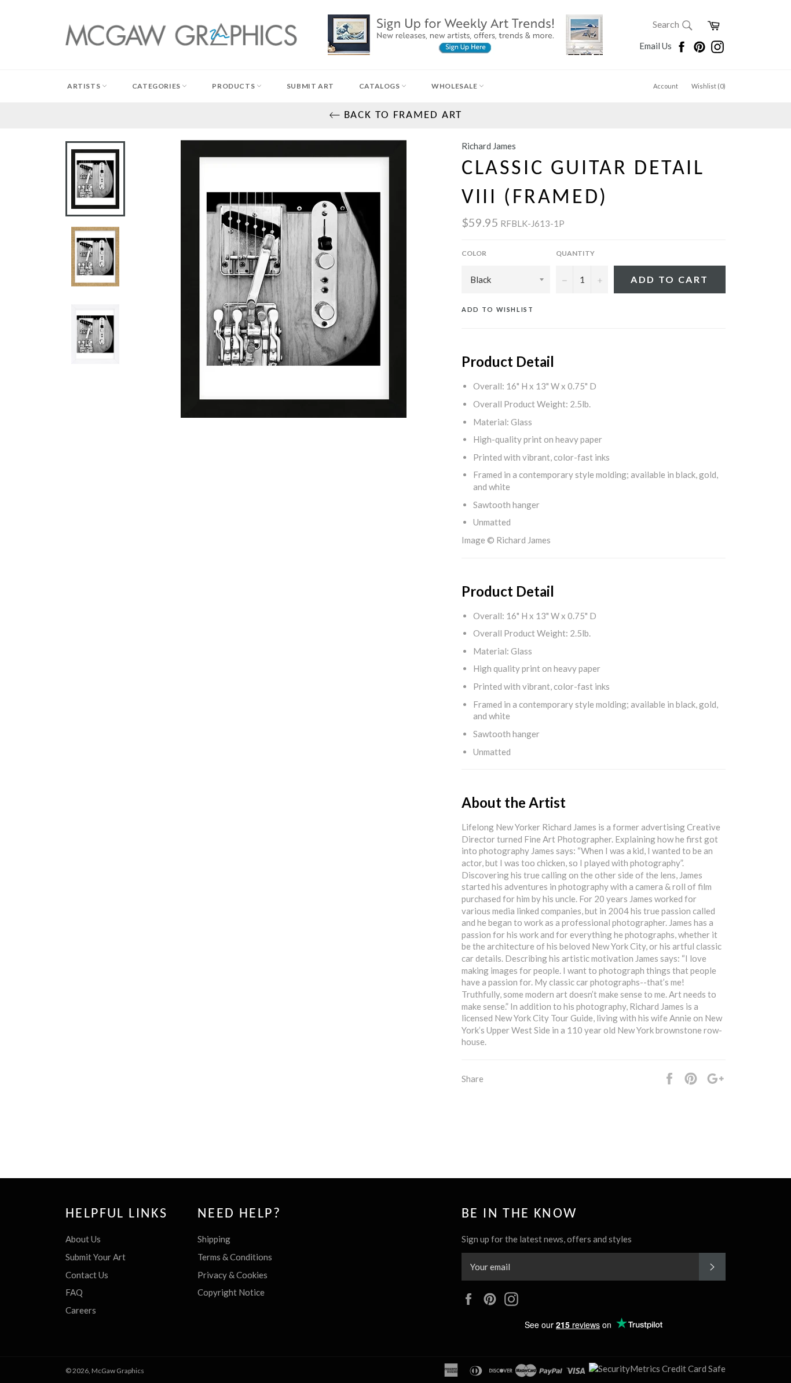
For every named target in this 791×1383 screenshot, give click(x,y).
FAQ (74, 1292)
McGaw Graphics (117, 1370)
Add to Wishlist (498, 309)
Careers (80, 1310)
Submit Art (310, 86)
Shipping (213, 1239)
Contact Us (86, 1275)
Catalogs (380, 86)
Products (234, 86)
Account (665, 86)
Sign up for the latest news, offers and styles (547, 1239)
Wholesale (455, 86)
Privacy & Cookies (232, 1275)
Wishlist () (708, 86)
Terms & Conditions (234, 1257)
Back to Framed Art (401, 115)
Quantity (575, 253)
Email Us (656, 46)
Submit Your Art (95, 1257)
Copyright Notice (231, 1292)
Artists (84, 86)
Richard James (489, 146)
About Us (83, 1239)
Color (474, 253)
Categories (157, 86)
